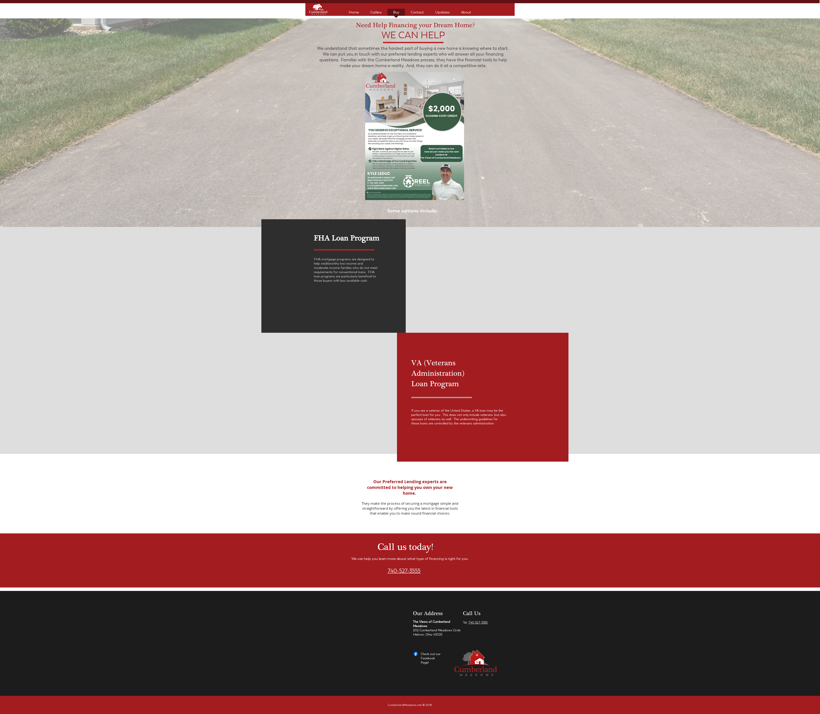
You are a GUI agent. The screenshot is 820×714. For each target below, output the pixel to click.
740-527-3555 (404, 571)
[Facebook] (415, 654)
